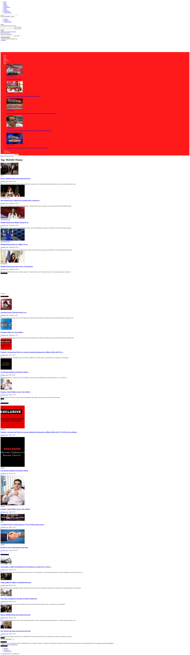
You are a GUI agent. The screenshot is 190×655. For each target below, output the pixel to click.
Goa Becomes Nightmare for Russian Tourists (14, 372)
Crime (2, 521)
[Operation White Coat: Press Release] (6, 329)
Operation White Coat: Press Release (12, 332)
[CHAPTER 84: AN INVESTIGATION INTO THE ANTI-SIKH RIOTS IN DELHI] (15, 92)
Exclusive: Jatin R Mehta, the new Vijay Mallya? (15, 392)
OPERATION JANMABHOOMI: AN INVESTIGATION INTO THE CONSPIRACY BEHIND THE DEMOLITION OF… (32, 113)
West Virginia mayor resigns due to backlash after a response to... (20, 200)
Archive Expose (10, 76)
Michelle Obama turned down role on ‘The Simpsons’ (17, 266)
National (6, 5)
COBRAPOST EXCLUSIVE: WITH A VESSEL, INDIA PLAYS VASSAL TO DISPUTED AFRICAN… (27, 147)
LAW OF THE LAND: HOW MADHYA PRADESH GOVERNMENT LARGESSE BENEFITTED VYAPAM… (29, 130)
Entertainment (7, 7)
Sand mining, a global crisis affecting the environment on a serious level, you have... (26, 567)
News (5, 3)
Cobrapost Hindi (7, 12)
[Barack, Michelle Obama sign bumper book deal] (9, 174)
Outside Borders (5, 554)
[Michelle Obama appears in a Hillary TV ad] (13, 240)
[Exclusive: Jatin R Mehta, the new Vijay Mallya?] (6, 389)
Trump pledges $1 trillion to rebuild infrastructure (16, 582)
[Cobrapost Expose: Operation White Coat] (6, 309)
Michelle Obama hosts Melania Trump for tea (14, 222)
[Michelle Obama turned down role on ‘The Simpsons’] (13, 262)
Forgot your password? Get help (8, 31)
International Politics (5, 197)
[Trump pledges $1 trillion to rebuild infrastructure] (6, 579)
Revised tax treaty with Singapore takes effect (14, 547)
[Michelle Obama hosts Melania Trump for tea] (13, 218)
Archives (3, 639)
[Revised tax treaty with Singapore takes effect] (13, 543)
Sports (5, 8)
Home (5, 1)
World (5, 4)
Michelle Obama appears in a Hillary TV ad (14, 244)
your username (17, 27)
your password (17, 28)
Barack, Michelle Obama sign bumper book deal (15, 178)
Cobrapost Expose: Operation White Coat (13, 312)
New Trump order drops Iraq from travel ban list (16, 631)
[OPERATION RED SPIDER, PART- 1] (15, 74)
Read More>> (110, 643)
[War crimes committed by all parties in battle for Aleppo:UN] (6, 595)
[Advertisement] (28, 46)
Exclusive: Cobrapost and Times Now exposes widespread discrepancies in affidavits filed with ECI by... (32, 352)
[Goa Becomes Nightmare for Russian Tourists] (6, 369)
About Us (6, 19)
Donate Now (7, 11)
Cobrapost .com (4, 181)
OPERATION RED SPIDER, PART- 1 (14, 79)
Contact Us (6, 20)
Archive (5, 9)
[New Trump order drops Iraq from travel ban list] (6, 628)
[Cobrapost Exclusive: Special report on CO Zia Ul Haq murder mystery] (13, 520)
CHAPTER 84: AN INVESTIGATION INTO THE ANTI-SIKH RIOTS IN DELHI (23, 96)
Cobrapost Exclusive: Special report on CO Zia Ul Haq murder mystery (22, 524)
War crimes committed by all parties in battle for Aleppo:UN (19, 598)
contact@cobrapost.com (11, 644)
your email (16, 35)
